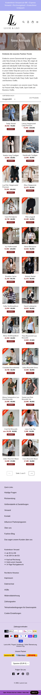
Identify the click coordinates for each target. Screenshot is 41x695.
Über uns (7, 528)
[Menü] (37, 21)
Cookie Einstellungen (12, 613)
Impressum (8, 578)
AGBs (6, 590)
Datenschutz (9, 584)
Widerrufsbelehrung (12, 596)
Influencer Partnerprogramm (15, 522)
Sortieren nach (8, 95)
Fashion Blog (9, 534)
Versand (7, 510)
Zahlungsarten (10, 601)
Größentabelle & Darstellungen (16, 504)
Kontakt (7, 516)
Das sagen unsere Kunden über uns (18, 540)
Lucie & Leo (23, 683)
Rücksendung (9, 498)
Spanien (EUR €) (19, 663)
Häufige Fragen (10, 492)
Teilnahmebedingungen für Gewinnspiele (20, 607)
